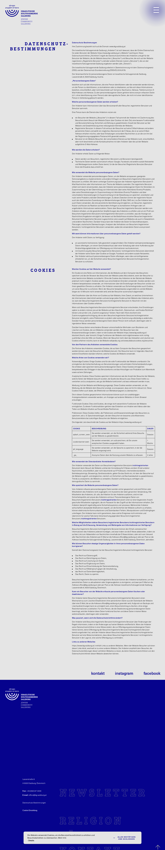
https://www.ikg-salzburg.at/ (135, 332)
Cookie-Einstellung (29, 810)
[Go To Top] (157, 847)
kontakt (98, 673)
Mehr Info (62, 838)
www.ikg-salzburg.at (117, 46)
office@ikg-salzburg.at (128, 537)
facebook (152, 673)
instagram (124, 673)
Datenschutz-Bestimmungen (34, 802)
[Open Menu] (156, 10)
